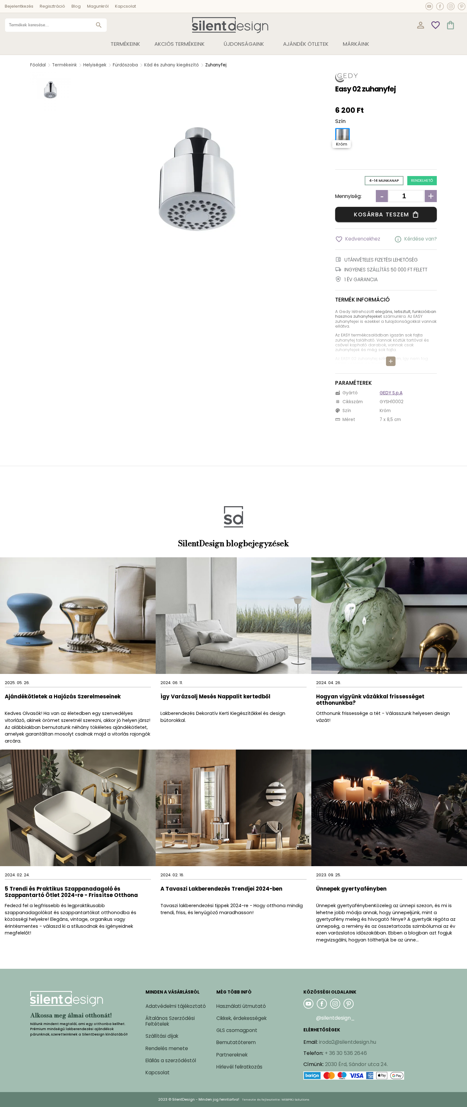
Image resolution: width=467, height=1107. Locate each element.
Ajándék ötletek (305, 44)
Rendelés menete (167, 1048)
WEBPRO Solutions (295, 1099)
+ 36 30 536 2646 (346, 1053)
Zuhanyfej (216, 65)
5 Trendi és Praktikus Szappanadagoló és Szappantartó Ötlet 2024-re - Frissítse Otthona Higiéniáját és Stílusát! (71, 892)
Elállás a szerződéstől (171, 1060)
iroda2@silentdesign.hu (347, 1042)
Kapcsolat (125, 6)
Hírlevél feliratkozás (239, 1066)
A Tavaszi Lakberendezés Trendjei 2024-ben (221, 889)
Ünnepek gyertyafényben (351, 889)
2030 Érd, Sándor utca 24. (356, 1064)
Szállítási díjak (162, 1036)
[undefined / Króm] (342, 135)
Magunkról (98, 6)
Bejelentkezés (19, 6)
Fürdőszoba (125, 65)
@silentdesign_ (335, 1018)
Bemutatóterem (236, 1042)
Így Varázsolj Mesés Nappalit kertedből (215, 697)
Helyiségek (94, 65)
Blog (76, 6)
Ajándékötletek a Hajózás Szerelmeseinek (63, 697)
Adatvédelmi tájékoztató (176, 1006)
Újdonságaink (244, 44)
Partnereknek (231, 1054)
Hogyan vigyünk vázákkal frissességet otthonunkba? (370, 700)
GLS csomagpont (236, 1030)
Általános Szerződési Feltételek (170, 1021)
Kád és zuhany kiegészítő (171, 65)
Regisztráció (52, 6)
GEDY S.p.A (391, 393)
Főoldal (38, 65)
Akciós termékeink (179, 44)
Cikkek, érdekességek (241, 1018)
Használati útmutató (241, 1006)
